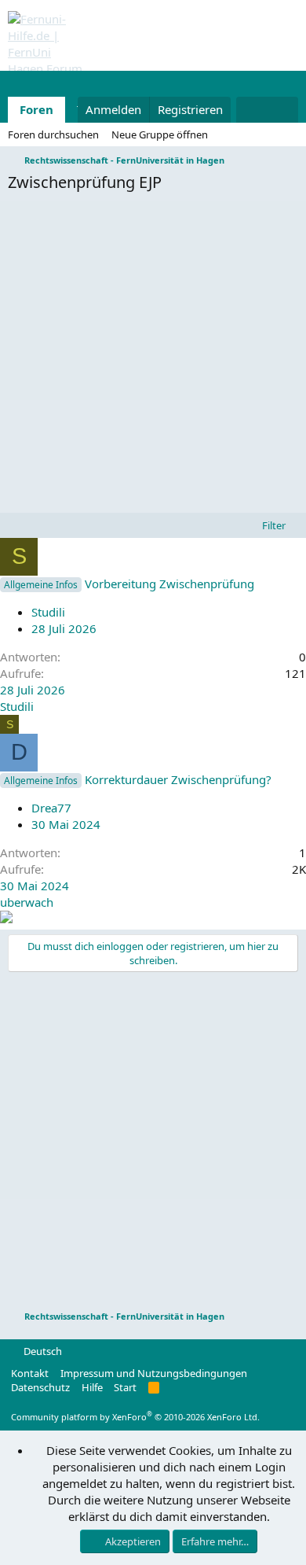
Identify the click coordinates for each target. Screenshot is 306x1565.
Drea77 (51, 808)
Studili (48, 612)
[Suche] (283, 110)
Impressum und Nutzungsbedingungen (153, 1373)
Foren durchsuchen (53, 134)
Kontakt (30, 1373)
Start (125, 1387)
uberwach (26, 902)
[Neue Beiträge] (251, 110)
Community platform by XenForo (135, 1417)
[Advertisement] (153, 357)
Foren (36, 109)
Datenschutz (40, 1387)
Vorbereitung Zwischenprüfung (169, 583)
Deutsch (41, 1351)
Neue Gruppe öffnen (159, 134)
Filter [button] (274, 525)
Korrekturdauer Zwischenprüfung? (178, 779)
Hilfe (92, 1387)
